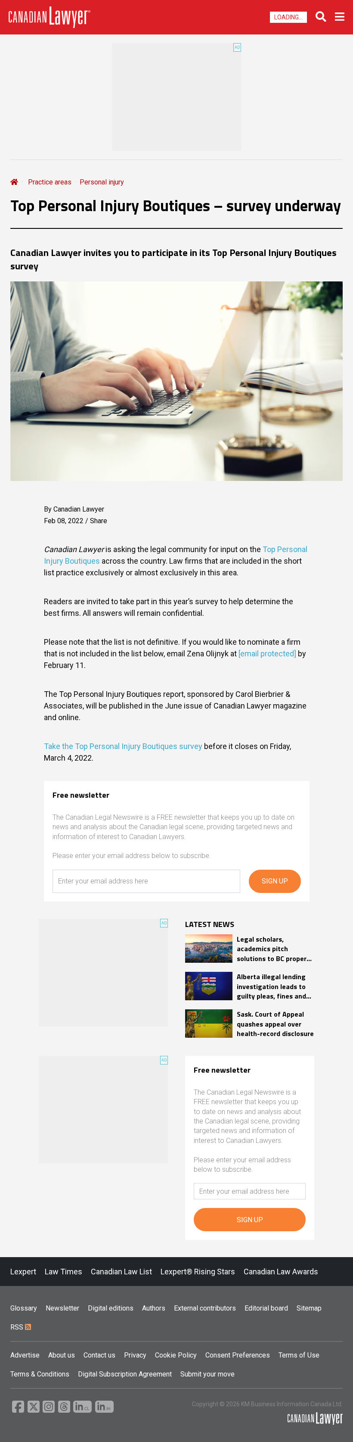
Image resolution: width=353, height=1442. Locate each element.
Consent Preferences (237, 1355)
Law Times (63, 1271)
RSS (17, 1327)
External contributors (205, 1308)
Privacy (135, 1355)
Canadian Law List (121, 1271)
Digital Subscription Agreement (125, 1374)
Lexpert (23, 1271)
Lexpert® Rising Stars (198, 1271)
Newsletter (62, 1308)
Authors (153, 1308)
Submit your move (207, 1374)
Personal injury (102, 182)
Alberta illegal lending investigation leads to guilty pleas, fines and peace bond (271, 986)
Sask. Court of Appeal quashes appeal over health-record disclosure (275, 1023)
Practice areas (49, 182)
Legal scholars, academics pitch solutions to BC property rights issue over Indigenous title (275, 948)
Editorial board (266, 1308)
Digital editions (110, 1308)
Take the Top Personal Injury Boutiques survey (123, 746)
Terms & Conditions (39, 1374)
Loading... (288, 17)
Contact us (99, 1355)
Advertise (25, 1355)
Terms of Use (299, 1355)
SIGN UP (275, 881)
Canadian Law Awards (281, 1271)
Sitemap (309, 1308)
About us (61, 1355)
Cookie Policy (176, 1355)
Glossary (23, 1308)
